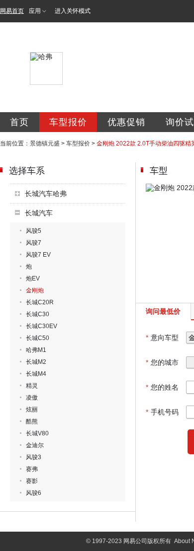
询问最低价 (163, 311)
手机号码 (162, 412)
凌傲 (32, 397)
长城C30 (37, 314)
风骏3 (33, 457)
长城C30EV (41, 326)
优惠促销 (126, 122)
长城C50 (37, 338)
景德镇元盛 (45, 143)
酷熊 (32, 421)
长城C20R (40, 302)
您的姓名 (162, 387)
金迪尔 (35, 445)
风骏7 (33, 242)
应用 (35, 10)
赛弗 (32, 469)
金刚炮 (35, 290)
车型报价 (68, 122)
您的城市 (162, 362)
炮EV (33, 278)
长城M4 (36, 373)
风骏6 (33, 492)
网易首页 (12, 10)
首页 (19, 122)
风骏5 (33, 230)
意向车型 (162, 338)
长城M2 (36, 361)
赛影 (32, 481)
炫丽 (32, 409)
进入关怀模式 (73, 10)
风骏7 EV (38, 254)
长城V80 (37, 433)
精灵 (32, 385)
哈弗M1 (36, 349)
